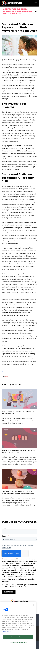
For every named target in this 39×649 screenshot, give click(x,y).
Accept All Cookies (18, 637)
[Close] (33, 605)
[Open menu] (35, 3)
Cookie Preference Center (18, 642)
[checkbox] (19, 584)
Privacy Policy (6, 548)
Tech (6, 376)
